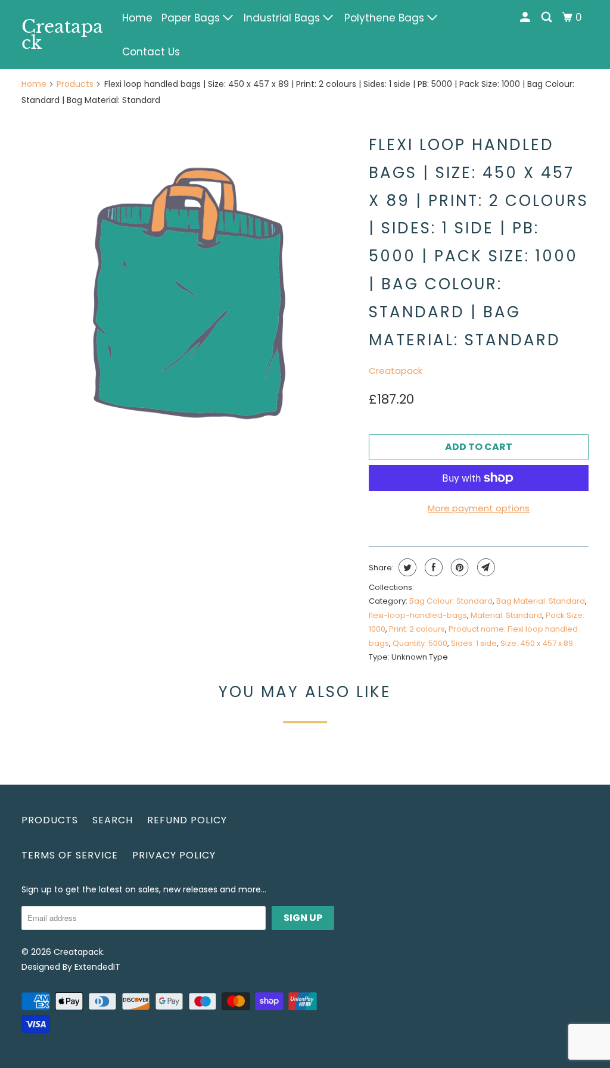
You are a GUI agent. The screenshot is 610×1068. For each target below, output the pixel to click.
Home (137, 18)
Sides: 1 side (474, 643)
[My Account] (526, 17)
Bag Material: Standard (540, 601)
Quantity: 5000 (420, 643)
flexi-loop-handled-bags (418, 615)
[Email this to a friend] (484, 567)
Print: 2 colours (417, 629)
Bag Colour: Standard (451, 601)
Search (112, 820)
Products (75, 84)
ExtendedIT (97, 967)
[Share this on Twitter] (406, 567)
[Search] (547, 17)
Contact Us (151, 52)
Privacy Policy (174, 855)
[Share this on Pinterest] (458, 567)
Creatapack (62, 34)
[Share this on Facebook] (432, 567)
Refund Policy (187, 820)
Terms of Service (69, 855)
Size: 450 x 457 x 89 (536, 643)
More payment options (479, 508)
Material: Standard (506, 615)
